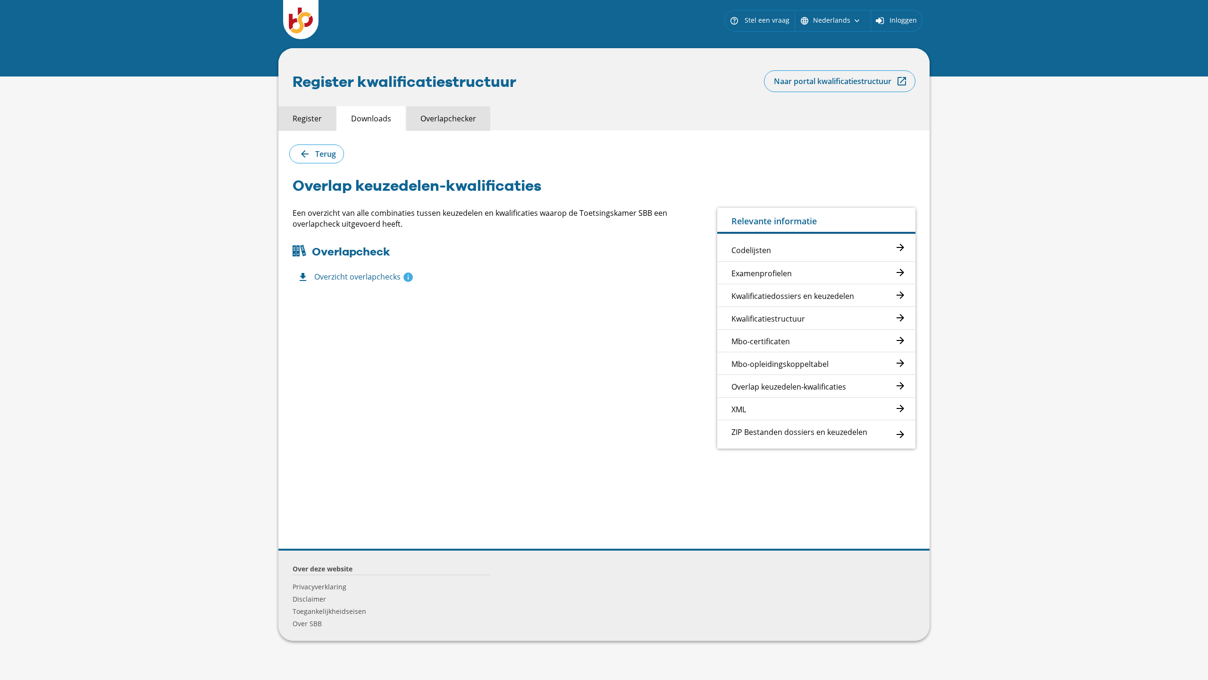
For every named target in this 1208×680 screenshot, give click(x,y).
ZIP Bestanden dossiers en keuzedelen (799, 432)
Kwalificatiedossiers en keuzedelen (792, 296)
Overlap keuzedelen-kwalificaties (788, 387)
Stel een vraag (759, 20)
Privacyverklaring (319, 586)
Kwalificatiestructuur (768, 319)
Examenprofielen (761, 273)
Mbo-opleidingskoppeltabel (780, 364)
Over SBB (307, 623)
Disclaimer (309, 599)
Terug (325, 154)
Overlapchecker (448, 118)
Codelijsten (751, 250)
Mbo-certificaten (760, 341)
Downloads (371, 118)
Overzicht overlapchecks (357, 277)
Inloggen (903, 20)
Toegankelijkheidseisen (329, 611)
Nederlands (831, 20)
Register (307, 118)
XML (738, 409)
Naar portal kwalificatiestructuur (832, 81)
